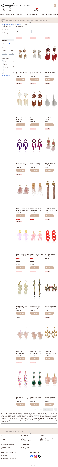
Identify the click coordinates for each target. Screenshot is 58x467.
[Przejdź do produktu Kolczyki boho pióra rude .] (36, 99)
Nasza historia (5, 438)
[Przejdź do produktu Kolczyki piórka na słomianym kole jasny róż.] (51, 145)
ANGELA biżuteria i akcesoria (7, 24)
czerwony (7, 70)
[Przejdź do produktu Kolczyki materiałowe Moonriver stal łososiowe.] (36, 235)
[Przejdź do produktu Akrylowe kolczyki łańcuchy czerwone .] (51, 235)
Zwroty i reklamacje (45, 440)
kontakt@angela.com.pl (9, 458)
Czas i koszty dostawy (7, 448)
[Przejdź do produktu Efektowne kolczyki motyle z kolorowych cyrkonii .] (51, 287)
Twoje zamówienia (25, 447)
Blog (22, 438)
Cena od (4, 50)
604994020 (6, 455)
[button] (55, 5)
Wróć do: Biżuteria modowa (7, 36)
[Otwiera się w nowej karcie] (31, 456)
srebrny (6, 61)
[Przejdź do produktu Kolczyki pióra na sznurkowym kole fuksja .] (36, 145)
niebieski (6, 73)
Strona (35, 409)
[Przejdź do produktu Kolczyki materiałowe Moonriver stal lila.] (22, 235)
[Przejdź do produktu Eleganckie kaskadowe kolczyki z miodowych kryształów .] (51, 333)
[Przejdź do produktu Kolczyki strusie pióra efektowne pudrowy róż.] (22, 190)
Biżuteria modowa (18, 24)
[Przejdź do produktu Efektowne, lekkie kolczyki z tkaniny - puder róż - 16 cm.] (36, 333)
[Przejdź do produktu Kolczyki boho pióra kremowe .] (22, 99)
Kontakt (3, 439)
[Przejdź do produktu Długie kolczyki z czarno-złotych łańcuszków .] (36, 287)
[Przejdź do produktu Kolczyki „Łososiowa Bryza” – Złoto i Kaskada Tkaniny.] (51, 378)
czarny (6, 67)
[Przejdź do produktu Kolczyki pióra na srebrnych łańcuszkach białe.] (51, 99)
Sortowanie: (19, 29)
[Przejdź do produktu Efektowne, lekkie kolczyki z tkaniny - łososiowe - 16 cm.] (22, 333)
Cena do (11, 50)
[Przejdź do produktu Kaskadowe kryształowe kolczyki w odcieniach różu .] (22, 378)
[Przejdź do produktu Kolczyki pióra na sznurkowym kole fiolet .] (22, 145)
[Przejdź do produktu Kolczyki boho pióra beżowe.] (22, 54)
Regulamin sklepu (25, 439)
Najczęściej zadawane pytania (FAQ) (48, 438)
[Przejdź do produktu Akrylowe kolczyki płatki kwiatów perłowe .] (22, 287)
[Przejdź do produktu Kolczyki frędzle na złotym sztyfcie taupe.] (51, 190)
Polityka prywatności (26, 440)
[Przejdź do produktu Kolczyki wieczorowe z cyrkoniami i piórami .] (36, 190)
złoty (5, 64)
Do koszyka (21, 79)
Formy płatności (5, 447)
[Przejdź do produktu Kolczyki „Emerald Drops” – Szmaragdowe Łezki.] (36, 378)
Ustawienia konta (25, 448)
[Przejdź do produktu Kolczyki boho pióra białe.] (36, 54)
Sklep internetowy (27, 465)
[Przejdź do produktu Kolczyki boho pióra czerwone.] (51, 54)
